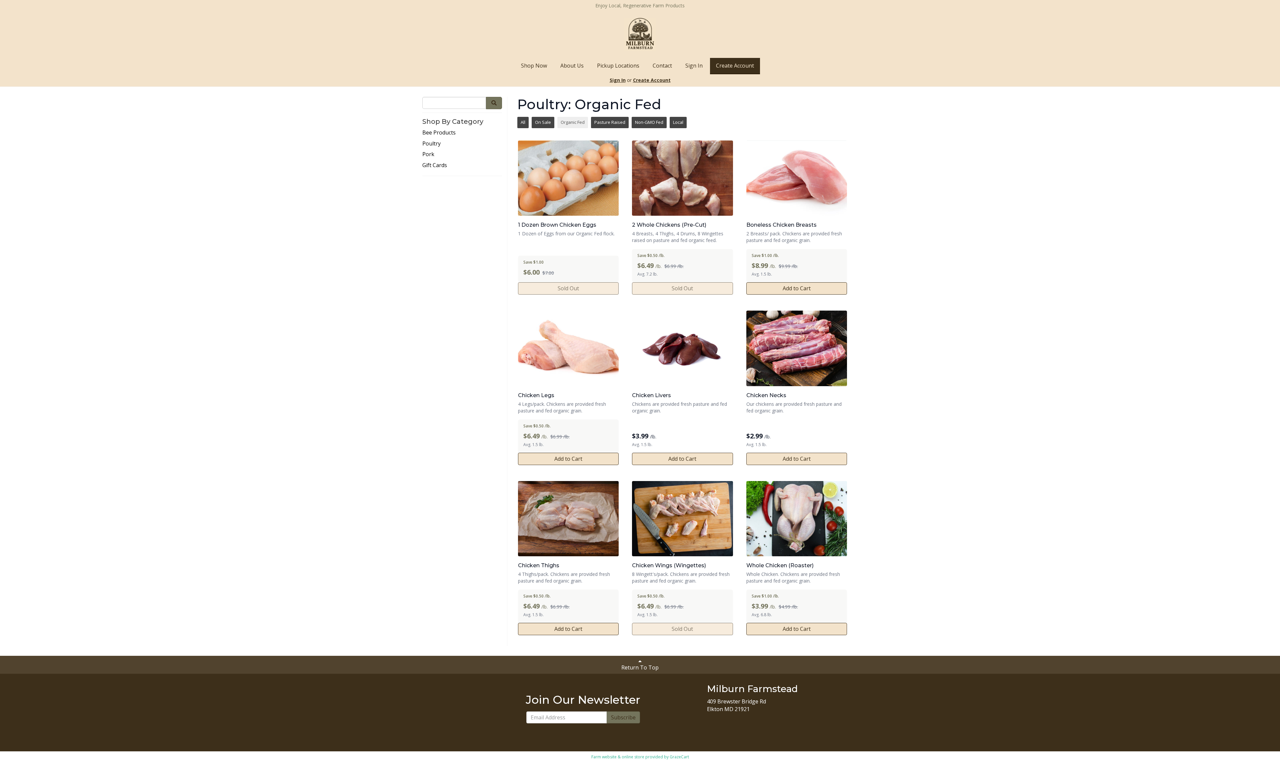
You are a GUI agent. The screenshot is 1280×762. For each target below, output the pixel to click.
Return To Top (640, 667)
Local (678, 122)
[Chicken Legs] (568, 348)
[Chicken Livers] (682, 348)
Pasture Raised (609, 122)
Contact (662, 65)
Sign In (694, 65)
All (523, 122)
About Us (572, 65)
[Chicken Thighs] (568, 519)
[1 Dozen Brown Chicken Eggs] (568, 178)
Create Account (735, 65)
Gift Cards (434, 165)
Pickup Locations (618, 65)
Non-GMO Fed (649, 122)
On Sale (543, 122)
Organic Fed (573, 122)
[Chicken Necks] (796, 348)
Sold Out (568, 288)
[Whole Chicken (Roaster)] (796, 519)
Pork (428, 154)
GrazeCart (679, 757)
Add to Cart (797, 288)
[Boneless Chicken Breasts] (796, 178)
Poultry (431, 143)
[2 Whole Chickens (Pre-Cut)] (682, 178)
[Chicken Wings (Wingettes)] (682, 519)
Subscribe (623, 717)
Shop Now (534, 65)
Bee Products (439, 132)
